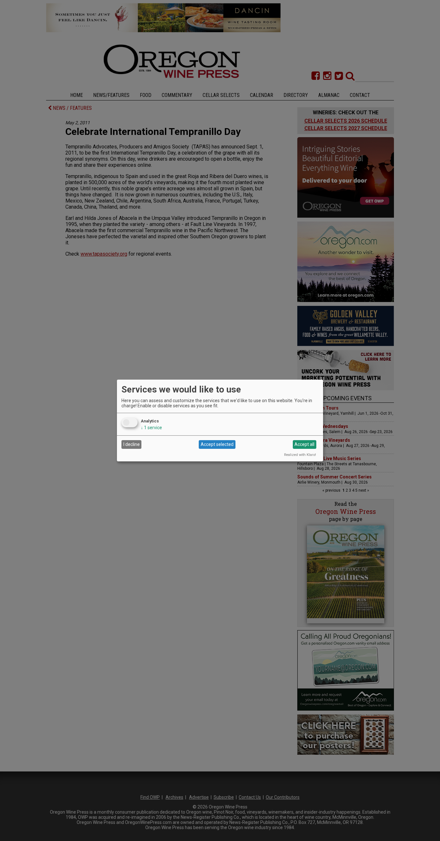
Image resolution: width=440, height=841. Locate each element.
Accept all (304, 444)
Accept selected (217, 444)
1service (151, 427)
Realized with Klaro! (300, 455)
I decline (131, 444)
